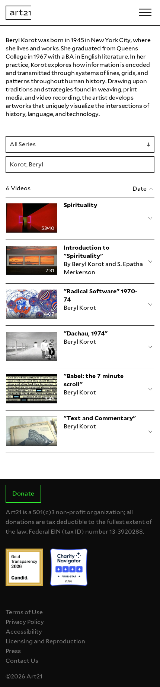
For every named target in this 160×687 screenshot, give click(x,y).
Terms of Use (24, 612)
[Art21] (18, 13)
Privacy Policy (25, 621)
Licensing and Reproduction (45, 641)
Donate (23, 493)
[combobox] (80, 144)
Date (139, 188)
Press (13, 651)
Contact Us (22, 660)
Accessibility (24, 631)
